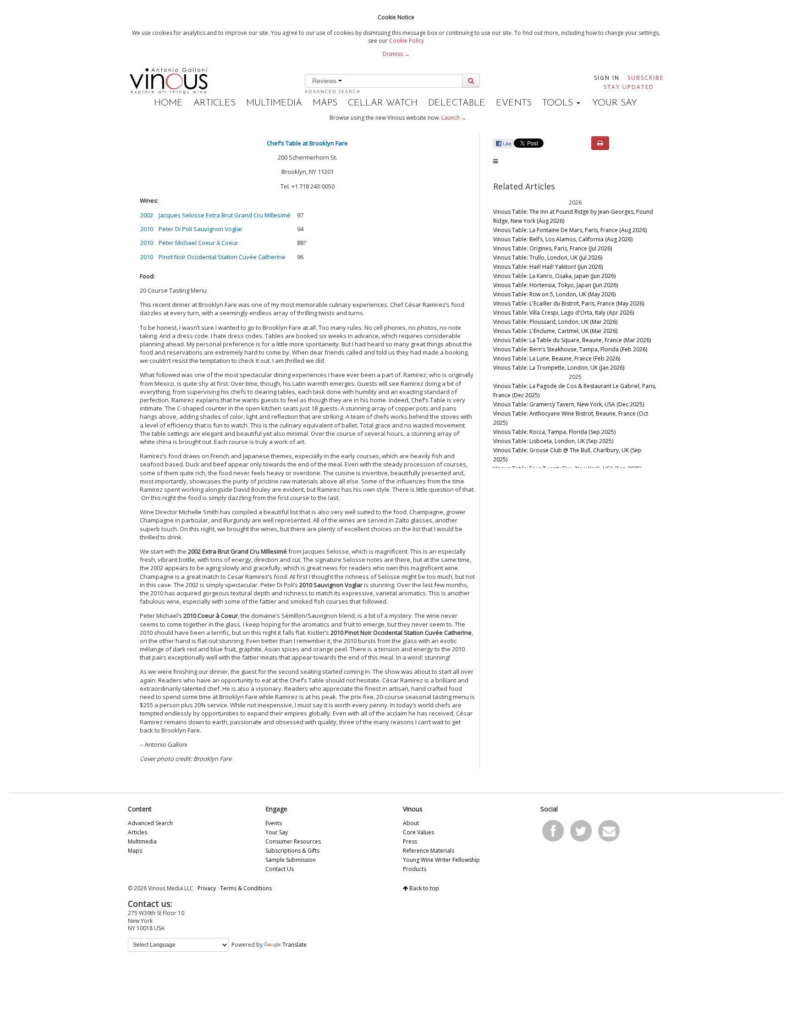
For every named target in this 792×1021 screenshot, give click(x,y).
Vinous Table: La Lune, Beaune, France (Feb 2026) (556, 358)
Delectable (456, 103)
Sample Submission (290, 860)
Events (514, 103)
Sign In (607, 78)
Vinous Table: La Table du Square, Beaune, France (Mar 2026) (572, 340)
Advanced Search (333, 91)
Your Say (614, 103)
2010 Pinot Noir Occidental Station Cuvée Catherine (213, 257)
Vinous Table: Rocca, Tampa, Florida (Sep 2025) (554, 432)
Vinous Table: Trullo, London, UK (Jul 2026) (547, 257)
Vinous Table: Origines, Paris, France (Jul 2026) (552, 248)
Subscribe (645, 78)
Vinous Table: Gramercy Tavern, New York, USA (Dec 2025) (568, 404)
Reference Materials (428, 851)
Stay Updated (629, 87)
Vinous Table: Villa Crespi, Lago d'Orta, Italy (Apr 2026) (563, 312)
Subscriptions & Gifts (292, 851)
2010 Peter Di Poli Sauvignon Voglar (191, 229)
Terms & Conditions (246, 888)
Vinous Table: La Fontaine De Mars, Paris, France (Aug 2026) (570, 230)
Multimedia (274, 103)
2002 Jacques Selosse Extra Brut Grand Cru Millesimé (215, 215)
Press (410, 841)
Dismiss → (396, 54)
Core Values (418, 832)
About (411, 823)
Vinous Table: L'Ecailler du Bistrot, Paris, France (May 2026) (568, 303)
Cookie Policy (406, 40)
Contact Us (279, 869)
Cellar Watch (383, 103)
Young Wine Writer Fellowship (441, 860)
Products (414, 869)
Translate (294, 945)
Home (168, 103)
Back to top (423, 888)
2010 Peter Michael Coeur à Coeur (189, 243)
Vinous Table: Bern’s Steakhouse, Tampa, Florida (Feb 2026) (570, 349)
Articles (214, 103)
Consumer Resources (293, 841)
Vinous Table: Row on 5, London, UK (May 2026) (554, 294)
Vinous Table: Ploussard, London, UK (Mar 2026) (555, 322)
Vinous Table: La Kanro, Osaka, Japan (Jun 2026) (554, 276)
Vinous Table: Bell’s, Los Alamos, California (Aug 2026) (562, 239)
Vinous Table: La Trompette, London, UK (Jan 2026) (558, 368)
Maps (325, 103)
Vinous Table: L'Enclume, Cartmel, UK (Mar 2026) (555, 331)
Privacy (207, 888)
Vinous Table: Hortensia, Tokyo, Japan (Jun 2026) (555, 285)
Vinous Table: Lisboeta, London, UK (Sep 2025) (553, 441)
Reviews (325, 80)
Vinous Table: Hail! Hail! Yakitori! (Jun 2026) (548, 267)
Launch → (454, 118)
